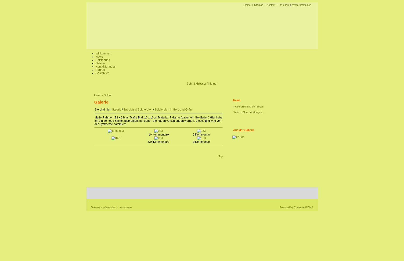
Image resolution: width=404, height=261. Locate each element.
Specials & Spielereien (137, 109)
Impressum (125, 207)
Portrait (100, 70)
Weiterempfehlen (301, 5)
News (99, 56)
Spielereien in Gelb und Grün (173, 109)
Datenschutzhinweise (103, 207)
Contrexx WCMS (303, 207)
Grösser (201, 83)
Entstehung (103, 60)
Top (221, 156)
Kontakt (271, 5)
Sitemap (258, 5)
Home (247, 5)
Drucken (284, 5)
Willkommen (103, 53)
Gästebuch (102, 73)
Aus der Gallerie (244, 130)
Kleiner (212, 83)
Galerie (100, 63)
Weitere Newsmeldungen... (249, 112)
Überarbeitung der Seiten (249, 106)
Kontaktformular (106, 66)
